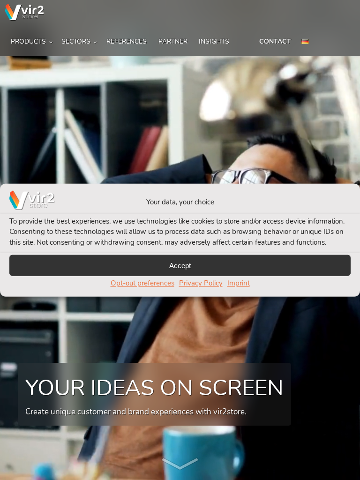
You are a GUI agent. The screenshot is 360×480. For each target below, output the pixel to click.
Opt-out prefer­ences (142, 283)
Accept (180, 265)
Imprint (238, 283)
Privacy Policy (201, 283)
